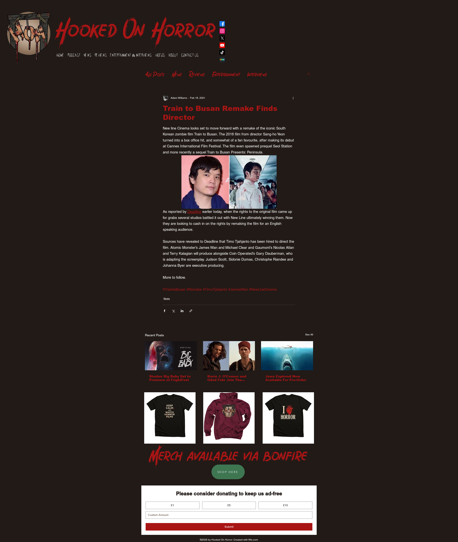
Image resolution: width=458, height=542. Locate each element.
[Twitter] (222, 38)
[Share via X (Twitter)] (173, 310)
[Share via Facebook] (164, 310)
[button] (308, 73)
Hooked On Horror (135, 25)
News (177, 73)
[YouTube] (222, 45)
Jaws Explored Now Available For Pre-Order (285, 378)
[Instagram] (222, 31)
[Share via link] (191, 310)
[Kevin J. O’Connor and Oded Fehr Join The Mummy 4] (229, 355)
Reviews (197, 73)
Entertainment (226, 73)
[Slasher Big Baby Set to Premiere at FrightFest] (171, 355)
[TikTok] (222, 52)
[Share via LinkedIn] (182, 310)
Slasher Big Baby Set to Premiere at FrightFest (170, 378)
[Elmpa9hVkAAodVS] (222, 59)
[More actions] (293, 98)
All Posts (154, 73)
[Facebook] (222, 23)
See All (309, 334)
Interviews (257, 73)
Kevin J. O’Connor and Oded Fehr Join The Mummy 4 (226, 378)
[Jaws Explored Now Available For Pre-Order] (287, 355)
